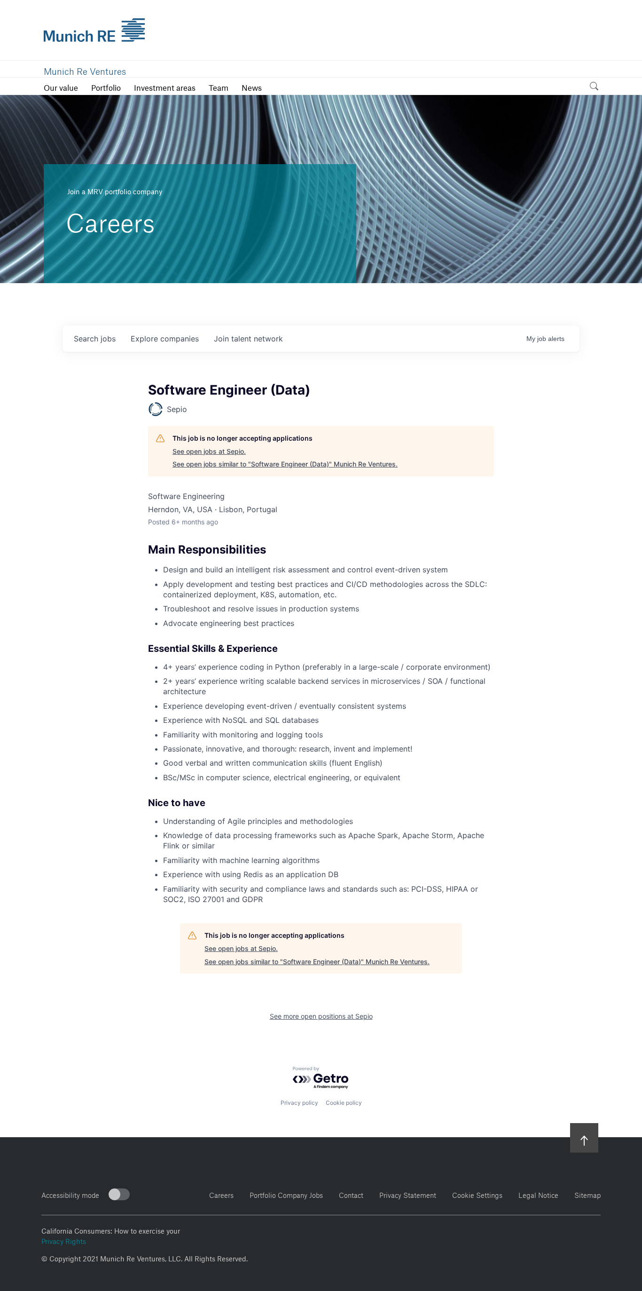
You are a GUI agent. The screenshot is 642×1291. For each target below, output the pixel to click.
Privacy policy (299, 1102)
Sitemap (587, 1193)
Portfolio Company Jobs (286, 1193)
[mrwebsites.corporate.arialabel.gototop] (584, 1137)
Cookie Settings (477, 1193)
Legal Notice (538, 1193)
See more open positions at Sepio (321, 1016)
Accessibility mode (70, 1193)
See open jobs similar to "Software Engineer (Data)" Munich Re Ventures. (285, 464)
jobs (95, 338)
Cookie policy (344, 1102)
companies (165, 338)
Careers (221, 1193)
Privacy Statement (407, 1193)
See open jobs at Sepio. (209, 451)
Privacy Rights (63, 1240)
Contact (351, 1193)
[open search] (594, 88)
